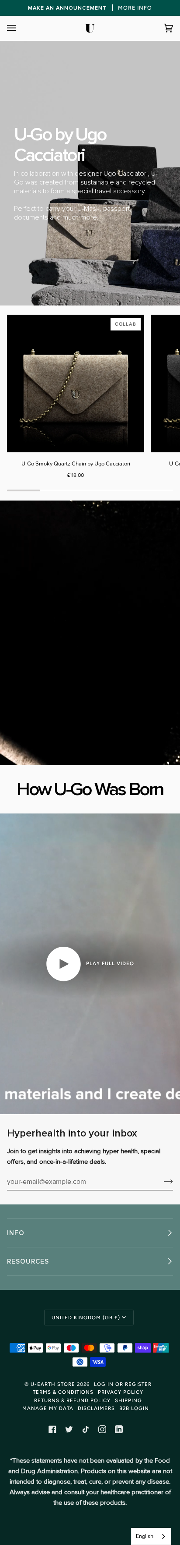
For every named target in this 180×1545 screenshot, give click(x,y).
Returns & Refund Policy (72, 1400)
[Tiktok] (86, 1429)
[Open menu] (20, 28)
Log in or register (123, 1384)
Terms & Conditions (63, 1392)
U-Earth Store (53, 1384)
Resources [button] (28, 1261)
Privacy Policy (120, 1392)
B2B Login (134, 1408)
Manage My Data (47, 1408)
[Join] (161, 1182)
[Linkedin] (119, 1429)
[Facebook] (52, 1429)
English (144, 1536)
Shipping (128, 1400)
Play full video (109, 963)
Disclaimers (96, 1408)
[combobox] (151, 1536)
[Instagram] (102, 1429)
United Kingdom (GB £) (86, 1317)
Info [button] (15, 1233)
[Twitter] (69, 1429)
